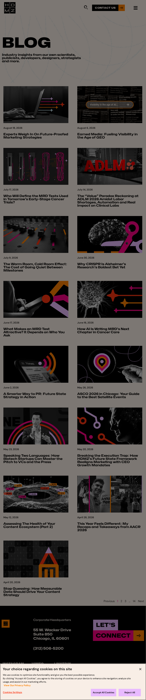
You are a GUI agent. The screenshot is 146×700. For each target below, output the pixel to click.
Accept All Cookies (103, 692)
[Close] (140, 669)
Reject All (129, 692)
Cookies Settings (12, 692)
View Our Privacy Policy (17, 685)
